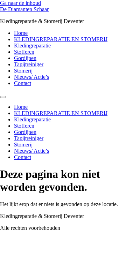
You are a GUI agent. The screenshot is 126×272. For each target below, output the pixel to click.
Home (21, 33)
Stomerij (23, 71)
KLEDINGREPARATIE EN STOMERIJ (60, 39)
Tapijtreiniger (28, 64)
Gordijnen (25, 58)
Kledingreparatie (32, 45)
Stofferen (24, 52)
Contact (22, 83)
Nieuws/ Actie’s (31, 77)
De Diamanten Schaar (24, 9)
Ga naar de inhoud (20, 3)
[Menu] (3, 97)
